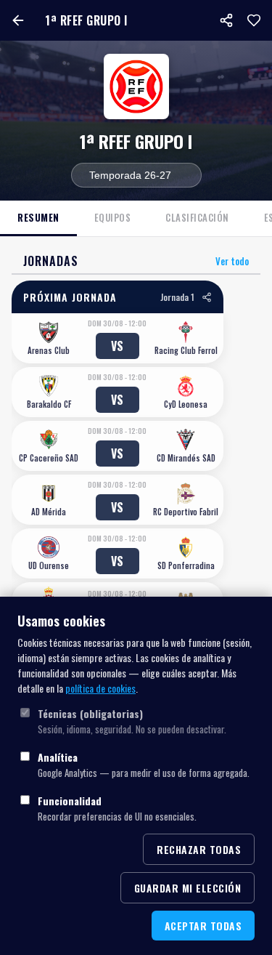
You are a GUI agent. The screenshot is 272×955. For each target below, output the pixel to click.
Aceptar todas (203, 925)
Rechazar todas (199, 849)
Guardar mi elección (188, 887)
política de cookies (100, 688)
